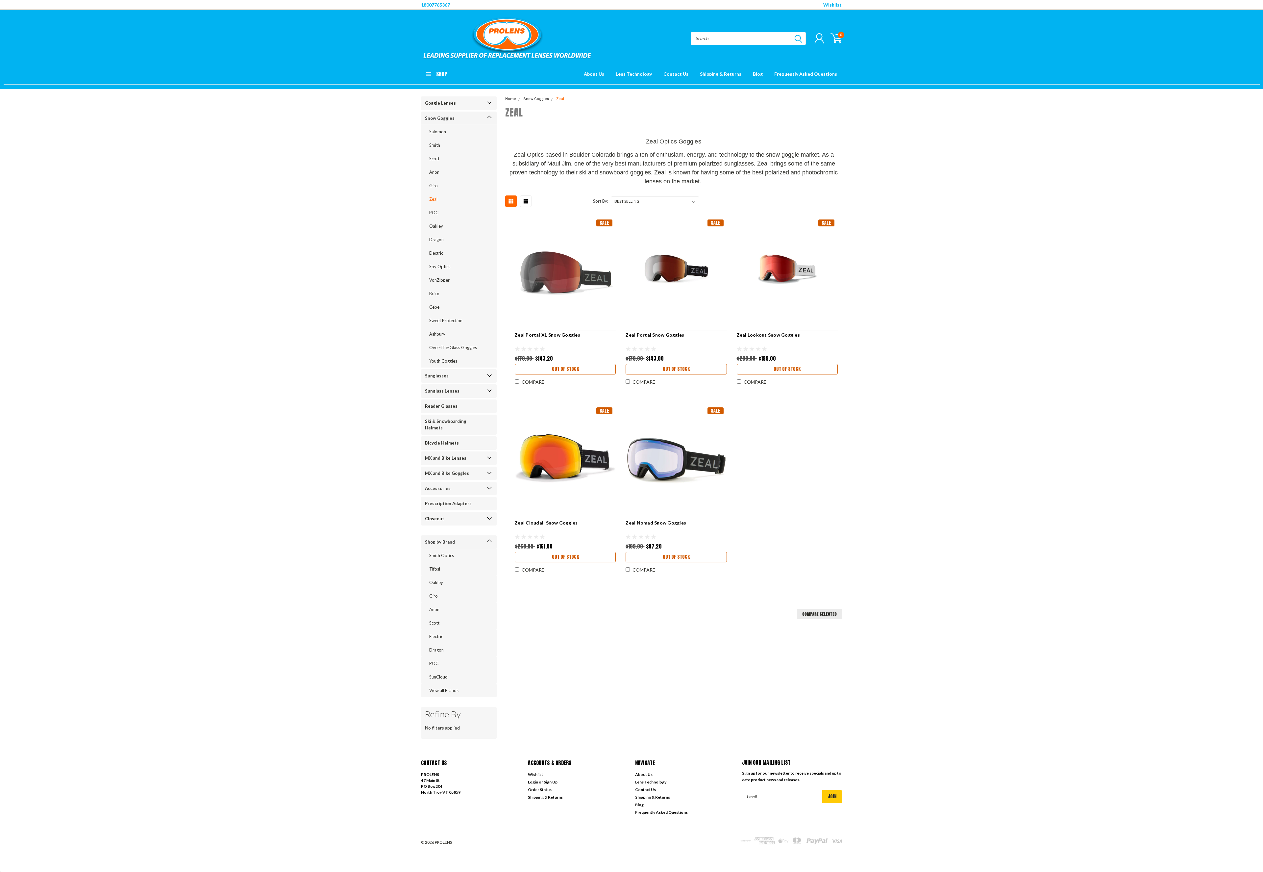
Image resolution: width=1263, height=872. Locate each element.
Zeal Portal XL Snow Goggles (547, 335)
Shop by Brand (440, 542)
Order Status (540, 789)
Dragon (436, 239)
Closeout (434, 518)
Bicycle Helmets (442, 443)
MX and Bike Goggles (447, 473)
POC (433, 212)
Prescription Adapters (448, 503)
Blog (758, 74)
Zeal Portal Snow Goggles (655, 335)
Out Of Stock (565, 369)
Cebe (434, 307)
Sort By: (600, 201)
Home (510, 99)
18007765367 (435, 5)
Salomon (437, 131)
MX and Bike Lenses (445, 458)
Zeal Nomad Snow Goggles (656, 523)
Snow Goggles (440, 118)
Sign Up (550, 782)
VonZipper (439, 280)
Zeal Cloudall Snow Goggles (546, 523)
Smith (434, 145)
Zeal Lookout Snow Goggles (768, 335)
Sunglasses (437, 375)
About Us (594, 74)
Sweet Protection (445, 320)
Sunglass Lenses (442, 391)
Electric (436, 253)
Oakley (436, 226)
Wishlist (832, 5)
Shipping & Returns (720, 74)
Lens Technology (634, 74)
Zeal (433, 199)
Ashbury (437, 334)
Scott (434, 158)
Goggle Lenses (440, 103)
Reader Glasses (441, 406)
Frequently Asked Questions (805, 74)
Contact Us (675, 74)
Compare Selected (819, 614)
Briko (434, 293)
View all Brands (443, 690)
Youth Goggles (443, 361)
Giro (433, 185)
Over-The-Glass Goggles (453, 347)
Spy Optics (439, 266)
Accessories (438, 488)
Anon (434, 172)
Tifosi (434, 569)
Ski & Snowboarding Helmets (445, 424)
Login (533, 782)
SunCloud (438, 677)
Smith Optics (441, 555)
